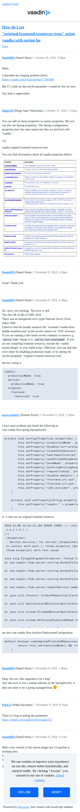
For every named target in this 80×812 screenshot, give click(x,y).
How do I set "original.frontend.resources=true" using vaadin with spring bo (38, 33)
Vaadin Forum (10, 4)
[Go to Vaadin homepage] (38, 13)
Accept (56, 792)
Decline (24, 792)
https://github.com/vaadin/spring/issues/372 (27, 719)
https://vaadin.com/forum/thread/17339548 (28, 79)
